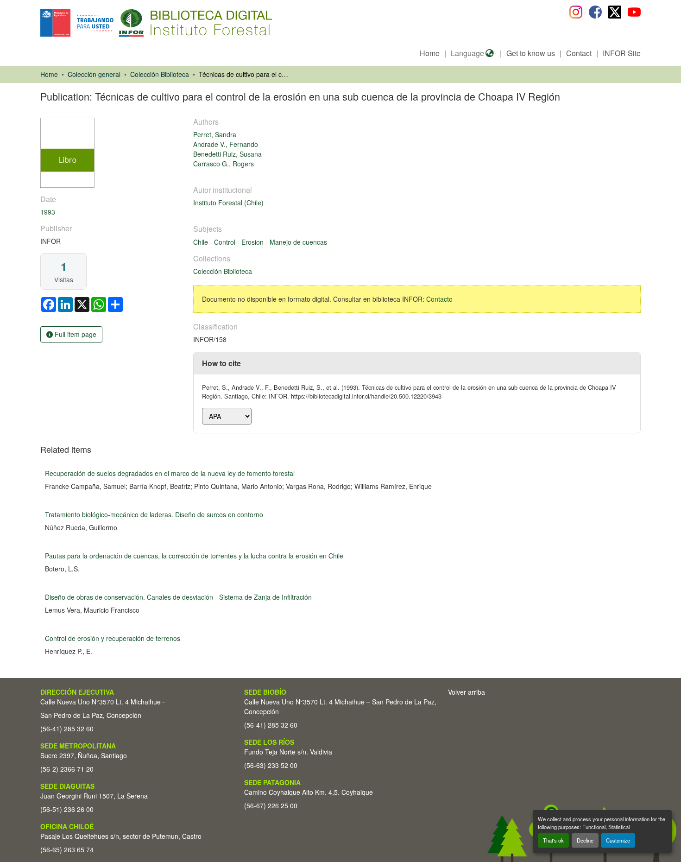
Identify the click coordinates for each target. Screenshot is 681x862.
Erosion (253, 242)
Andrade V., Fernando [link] (225, 144)
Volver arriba (466, 692)
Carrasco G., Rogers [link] (223, 163)
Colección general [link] (94, 74)
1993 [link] (47, 211)
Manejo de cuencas (298, 242)
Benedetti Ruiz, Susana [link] (227, 153)
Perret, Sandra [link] (214, 134)
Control (225, 242)
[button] (116, 23)
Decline (585, 840)
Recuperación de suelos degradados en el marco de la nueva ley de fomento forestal (170, 473)
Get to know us (530, 53)
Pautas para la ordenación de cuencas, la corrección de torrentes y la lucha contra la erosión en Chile (194, 555)
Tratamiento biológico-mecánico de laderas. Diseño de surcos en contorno (154, 514)
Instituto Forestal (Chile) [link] (228, 202)
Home (430, 53)
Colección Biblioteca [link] (159, 74)
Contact (579, 53)
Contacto (439, 299)
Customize (618, 840)
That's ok (553, 840)
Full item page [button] (74, 334)
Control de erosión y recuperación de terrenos (112, 638)
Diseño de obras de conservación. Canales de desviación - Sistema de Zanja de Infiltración (178, 597)
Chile (201, 242)
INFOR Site (622, 53)
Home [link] (49, 74)
